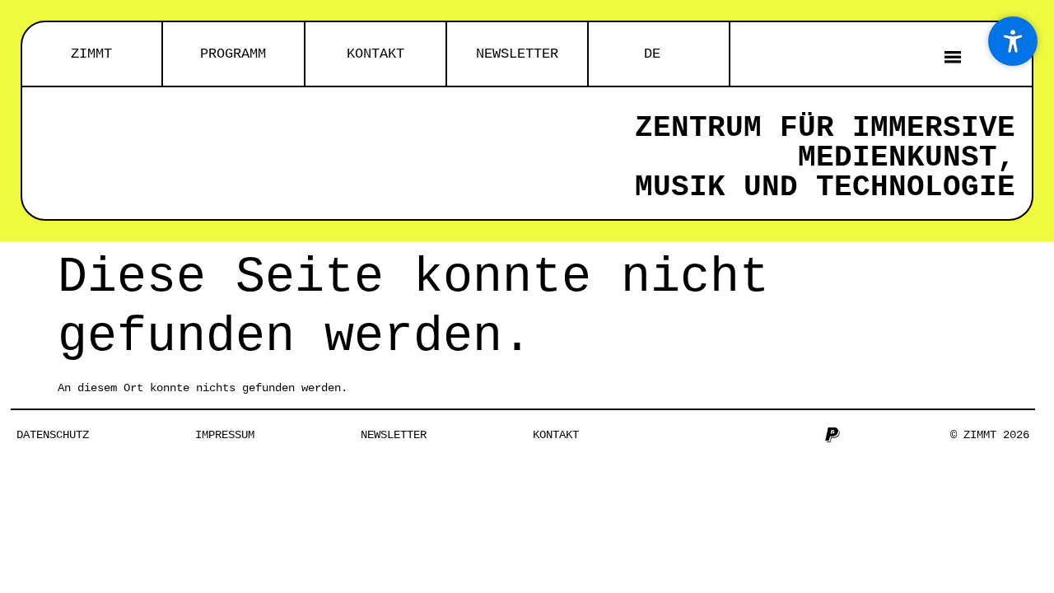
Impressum (224, 434)
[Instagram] (696, 434)
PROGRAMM (233, 54)
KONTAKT (375, 54)
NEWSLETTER (517, 54)
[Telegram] (778, 434)
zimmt (91, 54)
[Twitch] (805, 434)
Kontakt (556, 434)
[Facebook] (723, 434)
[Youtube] (751, 434)
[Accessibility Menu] (1013, 41)
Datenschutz (52, 434)
